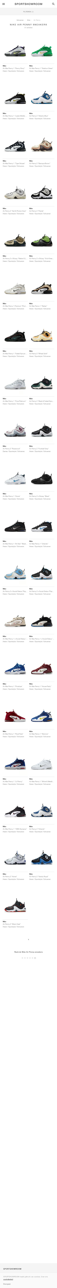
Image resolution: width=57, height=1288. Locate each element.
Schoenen (20, 20)
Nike (28, 20)
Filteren (28, 11)
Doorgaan (7, 1284)
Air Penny (37, 20)
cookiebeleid (8, 1279)
